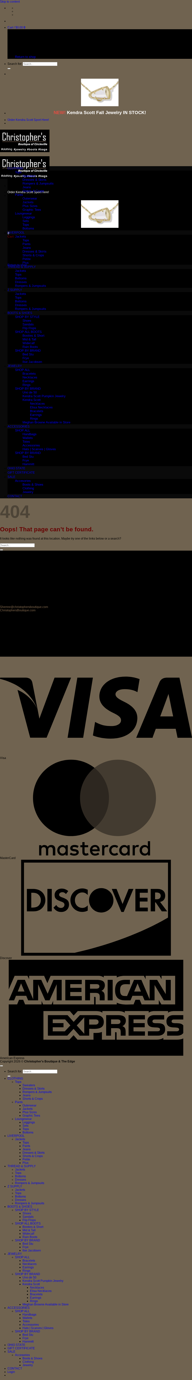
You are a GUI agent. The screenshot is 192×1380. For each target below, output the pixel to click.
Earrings (28, 381)
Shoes (26, 320)
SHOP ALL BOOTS (28, 332)
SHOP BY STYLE (27, 317)
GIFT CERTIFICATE (21, 472)
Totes (26, 441)
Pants (19, 195)
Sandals (28, 324)
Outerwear (29, 198)
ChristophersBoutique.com (17, 610)
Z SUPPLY (15, 290)
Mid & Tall (29, 339)
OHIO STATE (16, 468)
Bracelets (29, 373)
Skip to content (10, 1)
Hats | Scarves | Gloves (39, 449)
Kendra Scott (31, 400)
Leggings (28, 217)
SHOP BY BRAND (28, 350)
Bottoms (28, 228)
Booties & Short (33, 335)
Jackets (28, 202)
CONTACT (15, 496)
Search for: (15, 63)
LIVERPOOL (16, 232)
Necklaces (29, 377)
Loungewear (23, 213)
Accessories (31, 445)
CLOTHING (15, 168)
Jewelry (27, 492)
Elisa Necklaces (41, 407)
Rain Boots (30, 347)
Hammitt (28, 464)
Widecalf (28, 343)
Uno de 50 (29, 392)
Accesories (23, 481)
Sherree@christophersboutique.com (24, 607)
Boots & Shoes (32, 484)
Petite (26, 259)
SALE (11, 476)
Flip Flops (29, 328)
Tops (18, 172)
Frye (25, 358)
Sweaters (29, 176)
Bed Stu (28, 354)
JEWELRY (15, 366)
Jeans (26, 187)
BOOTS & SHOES (20, 313)
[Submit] (9, 68)
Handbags (29, 434)
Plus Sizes (30, 206)
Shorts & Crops (33, 191)
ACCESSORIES (19, 426)
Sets (25, 221)
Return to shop (25, 57)
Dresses (21, 282)
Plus (25, 263)
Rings (26, 385)
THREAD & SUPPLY (22, 266)
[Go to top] (1, 1065)
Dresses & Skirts (34, 180)
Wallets (27, 438)
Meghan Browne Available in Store (46, 422)
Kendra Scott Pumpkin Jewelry (44, 396)
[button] (16, 27)
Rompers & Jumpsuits (38, 183)
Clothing (28, 488)
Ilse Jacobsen (32, 362)
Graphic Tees (31, 210)
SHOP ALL (22, 370)
